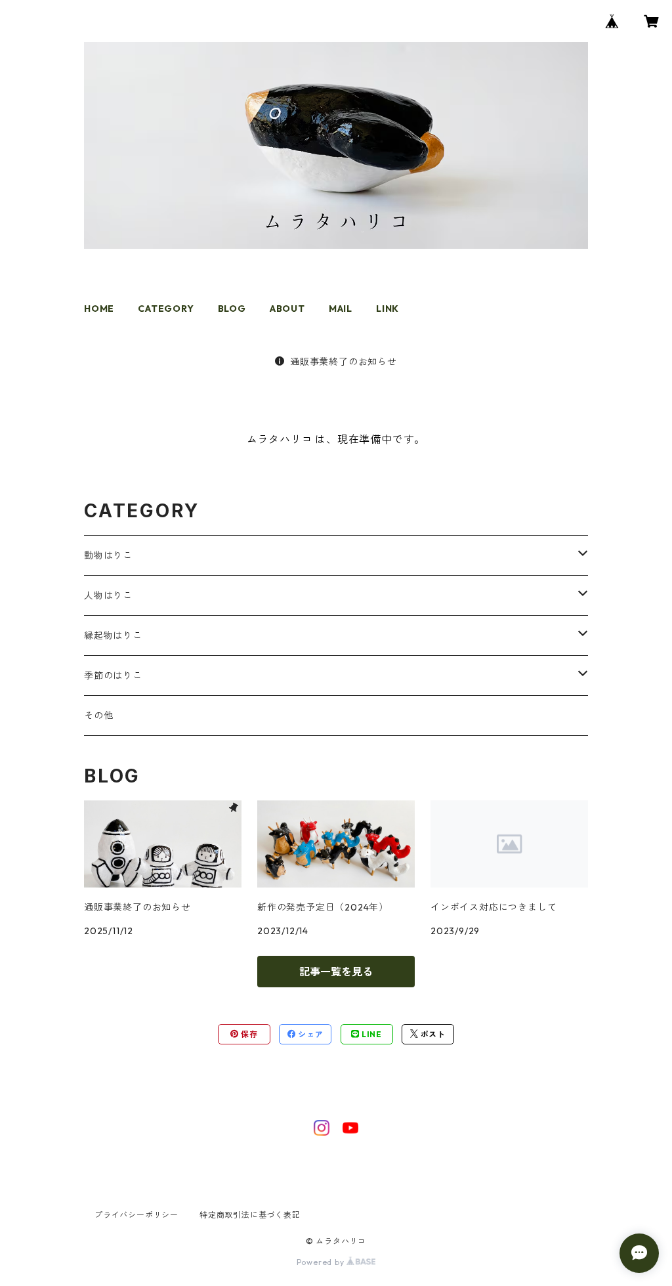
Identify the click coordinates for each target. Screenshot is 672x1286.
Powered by (322, 1262)
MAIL (340, 308)
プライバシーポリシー (136, 1215)
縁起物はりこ (113, 635)
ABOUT (287, 308)
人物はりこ (108, 595)
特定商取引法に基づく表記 (250, 1215)
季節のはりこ (113, 675)
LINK (387, 308)
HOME (99, 308)
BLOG (232, 308)
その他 (98, 715)
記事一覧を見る (336, 971)
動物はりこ (108, 555)
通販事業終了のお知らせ (343, 362)
